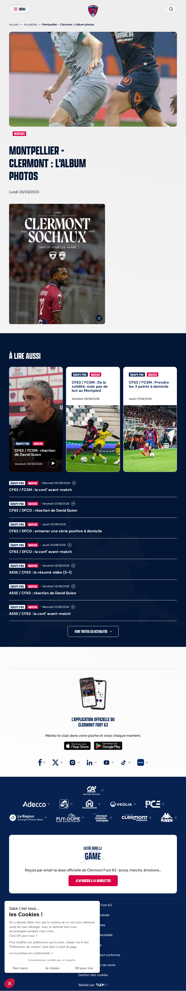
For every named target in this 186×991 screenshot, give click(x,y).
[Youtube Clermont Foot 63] (108, 762)
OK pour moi (84, 968)
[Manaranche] (91, 803)
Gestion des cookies (93, 975)
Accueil (14, 24)
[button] (9, 983)
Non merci (20, 968)
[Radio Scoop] (66, 803)
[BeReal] (142, 762)
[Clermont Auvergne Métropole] (103, 817)
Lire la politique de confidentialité (29, 953)
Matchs (19, 133)
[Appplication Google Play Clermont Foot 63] (108, 746)
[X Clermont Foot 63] (57, 762)
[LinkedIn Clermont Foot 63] (91, 762)
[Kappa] (168, 817)
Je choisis (52, 968)
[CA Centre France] (93, 790)
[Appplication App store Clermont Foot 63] (77, 746)
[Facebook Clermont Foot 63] (41, 762)
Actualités (30, 24)
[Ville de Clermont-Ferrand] (136, 817)
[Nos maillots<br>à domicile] (57, 264)
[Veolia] (123, 804)
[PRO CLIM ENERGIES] (155, 803)
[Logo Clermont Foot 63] (93, 11)
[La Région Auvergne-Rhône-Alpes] (28, 817)
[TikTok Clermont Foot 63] (125, 762)
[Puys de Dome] (70, 817)
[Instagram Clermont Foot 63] (74, 762)
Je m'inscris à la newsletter (93, 880)
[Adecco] (36, 803)
